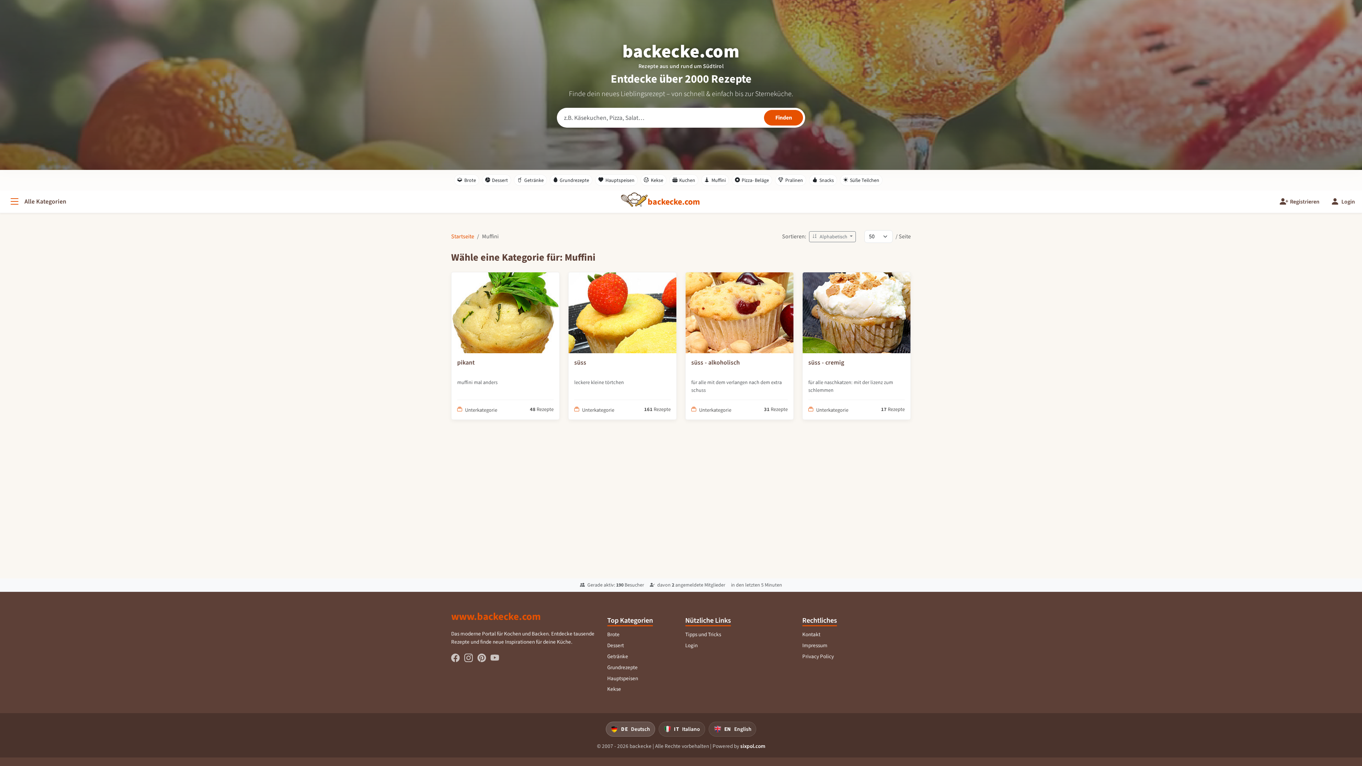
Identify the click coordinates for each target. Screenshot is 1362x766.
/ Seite (903, 236)
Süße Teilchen (864, 180)
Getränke (534, 180)
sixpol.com (752, 746)
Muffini (719, 180)
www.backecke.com (496, 616)
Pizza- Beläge (755, 180)
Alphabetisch (833, 236)
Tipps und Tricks (703, 634)
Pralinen (794, 180)
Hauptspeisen (620, 180)
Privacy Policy (818, 656)
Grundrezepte (574, 180)
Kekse (657, 180)
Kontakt (811, 634)
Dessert (500, 180)
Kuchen (687, 180)
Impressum (814, 645)
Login (691, 645)
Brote (470, 180)
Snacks (826, 180)
